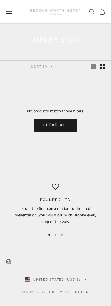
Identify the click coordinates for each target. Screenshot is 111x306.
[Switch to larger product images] (93, 67)
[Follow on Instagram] (8, 262)
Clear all (55, 125)
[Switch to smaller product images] (102, 67)
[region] (55, 204)
